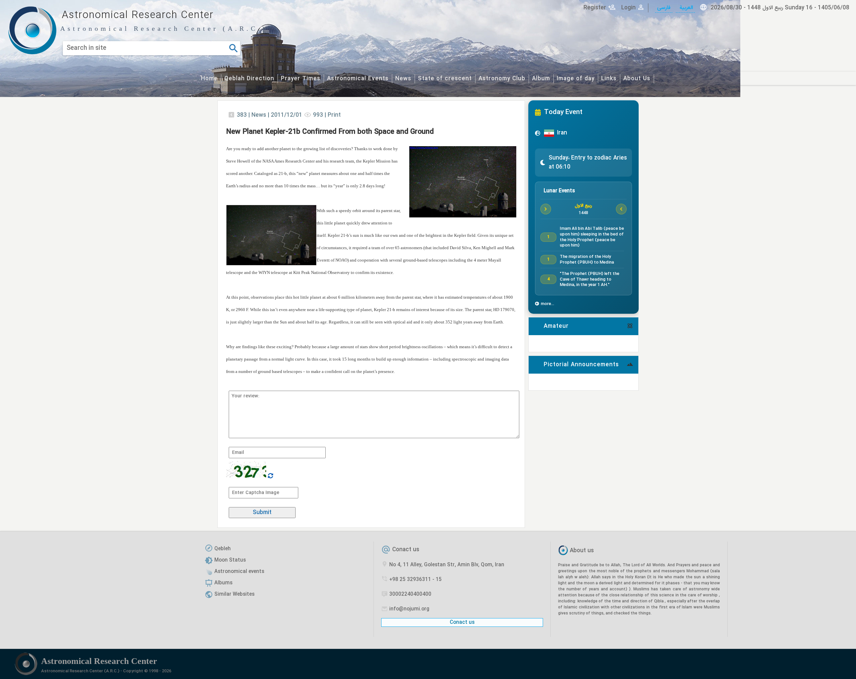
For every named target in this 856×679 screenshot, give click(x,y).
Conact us (405, 549)
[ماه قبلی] (545, 209)
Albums (223, 583)
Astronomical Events (358, 78)
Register (594, 7)
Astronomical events (239, 572)
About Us (636, 78)
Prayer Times (300, 78)
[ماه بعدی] (621, 209)
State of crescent (445, 78)
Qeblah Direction (249, 78)
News (403, 78)
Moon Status (230, 560)
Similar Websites (234, 594)
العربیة (685, 7)
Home (209, 78)
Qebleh (222, 549)
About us (582, 551)
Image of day (576, 78)
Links (609, 78)
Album (541, 78)
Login (628, 7)
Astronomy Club (501, 78)
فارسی (663, 7)
